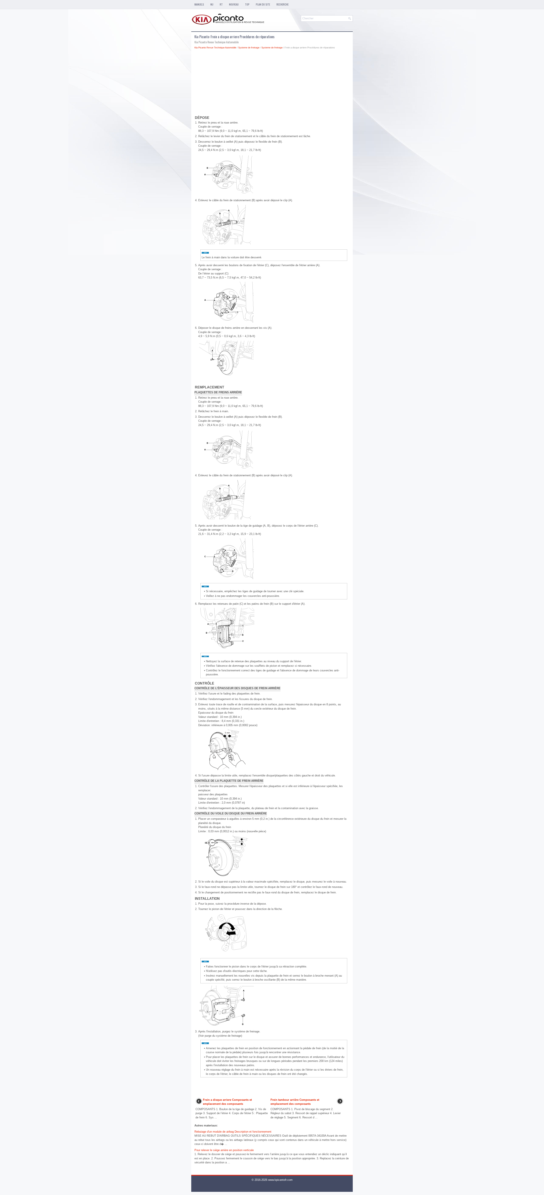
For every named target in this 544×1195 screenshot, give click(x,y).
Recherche (282, 4)
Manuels (199, 4)
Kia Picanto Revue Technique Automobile (215, 47)
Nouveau (234, 4)
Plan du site (263, 4)
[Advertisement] (272, 83)
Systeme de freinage (248, 47)
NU (211, 4)
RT (221, 4)
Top (247, 4)
